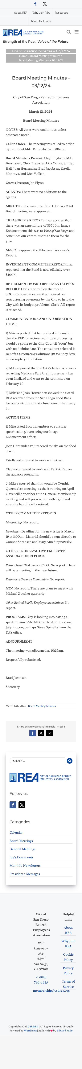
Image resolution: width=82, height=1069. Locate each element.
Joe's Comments (21, 857)
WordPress (30, 1030)
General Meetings (22, 849)
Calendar (16, 832)
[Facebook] (13, 804)
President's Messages (25, 874)
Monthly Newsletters (25, 865)
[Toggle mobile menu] (77, 31)
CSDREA (33, 1026)
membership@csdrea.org (51, 990)
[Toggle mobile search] (69, 31)
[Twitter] (21, 804)
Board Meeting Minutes (42, 706)
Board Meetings (21, 841)
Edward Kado (65, 1030)
